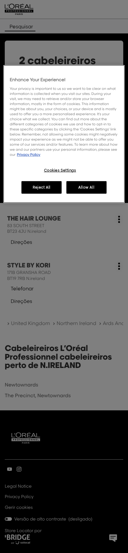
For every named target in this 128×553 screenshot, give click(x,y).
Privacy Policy (28, 154)
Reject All (42, 187)
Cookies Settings (60, 170)
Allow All (86, 187)
